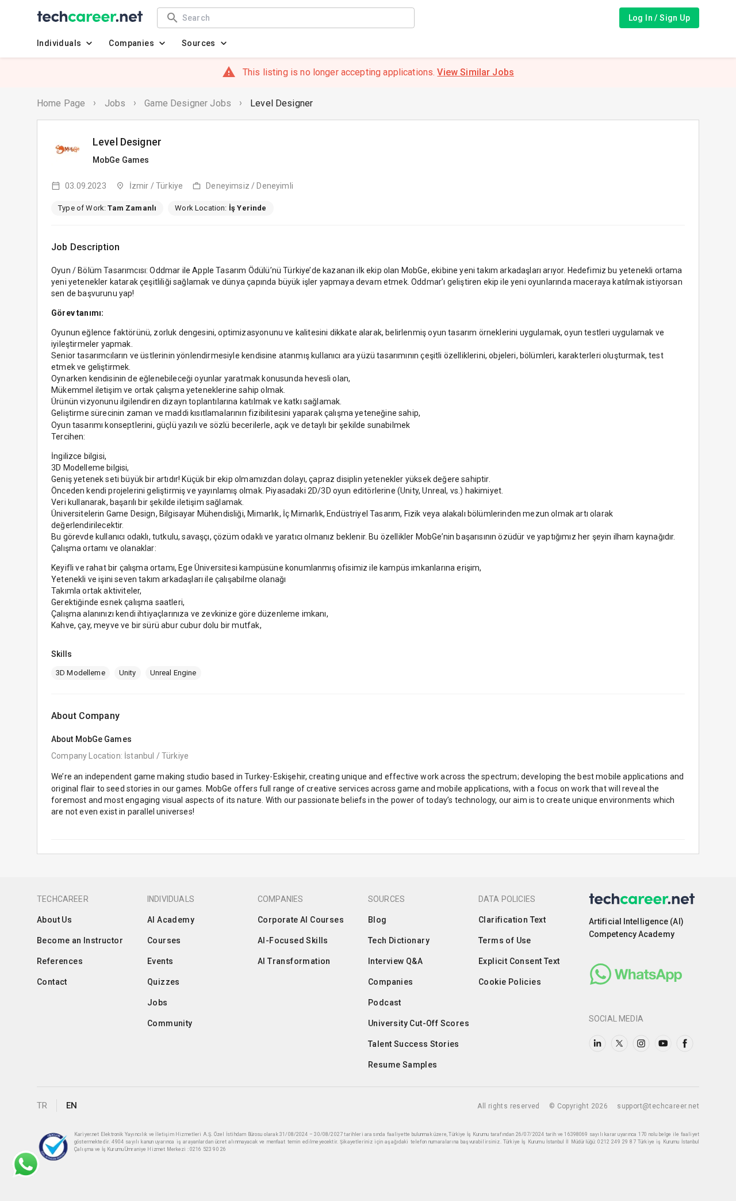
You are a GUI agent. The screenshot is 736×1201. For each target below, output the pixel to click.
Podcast (384, 1002)
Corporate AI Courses (301, 919)
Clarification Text (512, 919)
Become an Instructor (80, 940)
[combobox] (292, 17)
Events (160, 961)
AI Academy (170, 919)
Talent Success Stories (413, 1044)
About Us (54, 919)
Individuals (59, 43)
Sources (199, 43)
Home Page (61, 103)
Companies (131, 43)
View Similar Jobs (475, 72)
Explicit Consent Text (518, 961)
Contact (52, 981)
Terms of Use (504, 940)
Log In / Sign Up (659, 17)
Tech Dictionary (399, 940)
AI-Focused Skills (293, 940)
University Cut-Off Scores (418, 1023)
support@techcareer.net (658, 1106)
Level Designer (281, 103)
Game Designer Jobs (187, 103)
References (60, 961)
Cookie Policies (509, 981)
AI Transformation (294, 961)
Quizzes (163, 981)
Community (170, 1023)
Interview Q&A (395, 961)
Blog (377, 919)
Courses (164, 940)
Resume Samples (403, 1064)
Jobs (115, 103)
